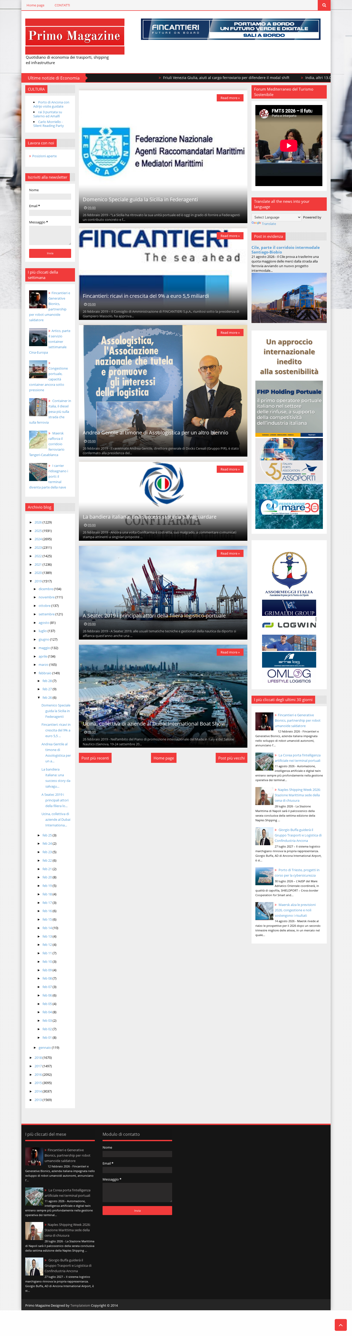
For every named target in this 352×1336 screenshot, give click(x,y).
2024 (39, 539)
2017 (39, 1066)
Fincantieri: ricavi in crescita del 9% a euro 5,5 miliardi (146, 295)
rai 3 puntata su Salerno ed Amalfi (47, 114)
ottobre (45, 605)
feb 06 (48, 995)
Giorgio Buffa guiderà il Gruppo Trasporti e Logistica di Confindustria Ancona (298, 835)
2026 (39, 522)
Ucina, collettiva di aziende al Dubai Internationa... (55, 819)
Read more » (230, 97)
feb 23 (48, 852)
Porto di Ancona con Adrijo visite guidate (51, 104)
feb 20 (48, 877)
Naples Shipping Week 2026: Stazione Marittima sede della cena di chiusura (298, 795)
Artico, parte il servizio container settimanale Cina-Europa (49, 341)
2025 (39, 530)
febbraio (45, 673)
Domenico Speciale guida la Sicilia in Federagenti (55, 711)
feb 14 (48, 927)
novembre (47, 597)
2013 (39, 1099)
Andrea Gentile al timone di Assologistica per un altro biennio (155, 432)
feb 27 (48, 689)
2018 (39, 1057)
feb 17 (48, 902)
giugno (44, 639)
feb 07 (48, 986)
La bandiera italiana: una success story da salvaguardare (149, 516)
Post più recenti (95, 758)
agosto (44, 622)
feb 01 (48, 1037)
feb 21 (48, 869)
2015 (39, 1082)
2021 (39, 564)
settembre (47, 614)
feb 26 (48, 697)
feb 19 (48, 885)
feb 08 (48, 978)
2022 (39, 556)
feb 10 (48, 961)
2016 (39, 1074)
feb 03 (48, 1020)
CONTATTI (62, 5)
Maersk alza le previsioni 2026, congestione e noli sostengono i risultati (295, 910)
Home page (35, 5)
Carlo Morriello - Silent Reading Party (48, 123)
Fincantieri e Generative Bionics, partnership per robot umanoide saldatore (298, 720)
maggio (45, 647)
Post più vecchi (231, 758)
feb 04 (48, 1012)
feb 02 (48, 1029)
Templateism (80, 1305)
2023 (39, 547)
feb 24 (48, 843)
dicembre (46, 589)
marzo (44, 664)
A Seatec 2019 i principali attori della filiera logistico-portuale (154, 615)
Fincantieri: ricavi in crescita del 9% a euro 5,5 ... (56, 730)
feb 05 (48, 1003)
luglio (43, 630)
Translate (269, 223)
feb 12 (48, 944)
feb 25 (48, 835)
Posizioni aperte (44, 156)
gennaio (45, 1047)
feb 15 (48, 919)
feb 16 (48, 911)
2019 (39, 581)
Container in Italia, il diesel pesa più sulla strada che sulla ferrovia (50, 411)
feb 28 (48, 680)
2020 (39, 572)
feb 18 (48, 894)
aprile (43, 656)
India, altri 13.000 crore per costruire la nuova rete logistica (298, 77)
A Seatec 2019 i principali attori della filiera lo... (55, 800)
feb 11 (48, 953)
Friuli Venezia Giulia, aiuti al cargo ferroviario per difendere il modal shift (167, 77)
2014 (39, 1091)
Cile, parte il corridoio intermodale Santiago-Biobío (286, 250)
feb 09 (48, 970)
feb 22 (48, 860)
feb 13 (48, 936)
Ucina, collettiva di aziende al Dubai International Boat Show (154, 723)
